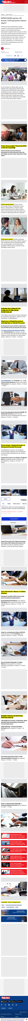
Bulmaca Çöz (18, 1014)
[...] (21, 55)
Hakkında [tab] (24, 503)
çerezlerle (8, 1020)
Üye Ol (10, 1008)
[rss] (16, 1005)
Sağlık (16, 1016)
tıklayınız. (22, 1020)
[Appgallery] (20, 1001)
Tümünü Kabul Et (14, 518)
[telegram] (15, 55)
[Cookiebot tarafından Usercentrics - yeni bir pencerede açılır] (21, 500)
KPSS (10, 88)
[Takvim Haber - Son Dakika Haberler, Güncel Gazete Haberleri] (7, 2)
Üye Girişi (3, 1008)
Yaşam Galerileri (9, 14)
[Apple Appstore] (4, 1001)
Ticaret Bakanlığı (6, 380)
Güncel (2, 1016)
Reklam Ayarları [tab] (16, 503)
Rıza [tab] (3, 503)
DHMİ (17, 907)
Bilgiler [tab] (9, 503)
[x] (5, 1005)
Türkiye (3, 907)
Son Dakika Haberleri (6, 1014)
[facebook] (2, 1005)
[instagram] (13, 1005)
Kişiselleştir (13, 522)
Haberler (2, 14)
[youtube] (9, 1005)
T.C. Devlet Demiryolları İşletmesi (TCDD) (12, 330)
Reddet (5, 499)
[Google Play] (12, 1001)
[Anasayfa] (26, 2)
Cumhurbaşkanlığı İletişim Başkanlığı (13, 905)
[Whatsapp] (18, 55)
